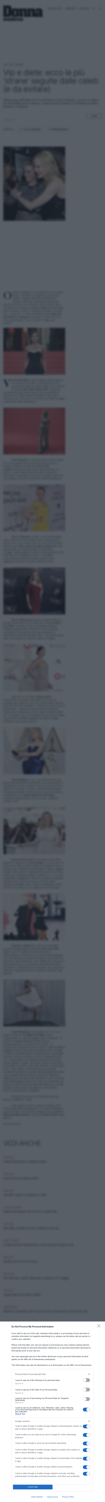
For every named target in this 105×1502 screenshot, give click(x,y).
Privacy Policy (68, 1497)
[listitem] (52, 1374)
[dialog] (52, 1411)
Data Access (52, 1497)
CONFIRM (33, 1487)
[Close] (99, 1326)
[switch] (86, 1380)
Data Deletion (37, 1497)
